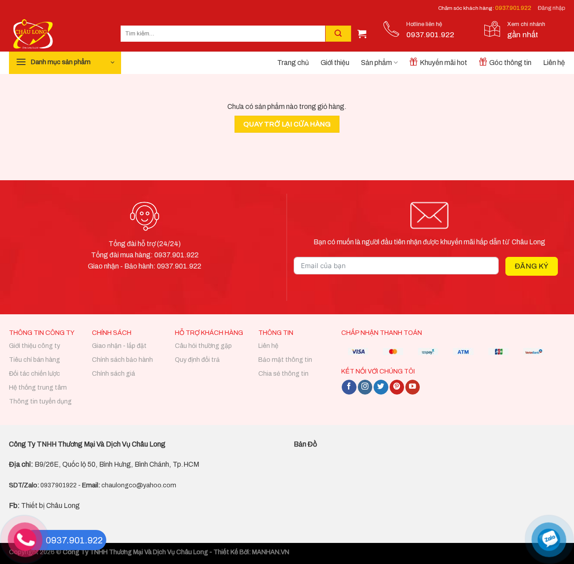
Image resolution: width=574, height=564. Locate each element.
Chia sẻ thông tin (283, 373)
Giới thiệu (335, 62)
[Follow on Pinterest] (397, 387)
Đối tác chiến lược (34, 373)
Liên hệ (554, 62)
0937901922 (58, 485)
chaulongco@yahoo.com (138, 485)
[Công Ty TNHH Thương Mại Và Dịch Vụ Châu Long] (58, 34)
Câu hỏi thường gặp (203, 346)
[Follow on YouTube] (412, 387)
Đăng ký (531, 266)
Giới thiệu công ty (34, 346)
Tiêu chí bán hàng (34, 359)
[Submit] (338, 34)
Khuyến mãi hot (443, 62)
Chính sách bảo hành (122, 359)
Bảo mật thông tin (285, 359)
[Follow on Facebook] (349, 387)
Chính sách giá (113, 373)
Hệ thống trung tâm (38, 387)
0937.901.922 (513, 8)
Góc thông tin (510, 62)
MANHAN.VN (270, 552)
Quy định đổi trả (197, 359)
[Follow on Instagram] (365, 387)
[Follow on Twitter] (381, 387)
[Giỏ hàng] (361, 33)
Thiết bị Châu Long (44, 505)
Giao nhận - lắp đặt (119, 346)
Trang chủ (293, 62)
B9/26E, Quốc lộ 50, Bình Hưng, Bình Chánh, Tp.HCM (117, 464)
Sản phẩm (376, 62)
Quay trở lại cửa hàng (287, 124)
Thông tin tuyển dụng (40, 401)
